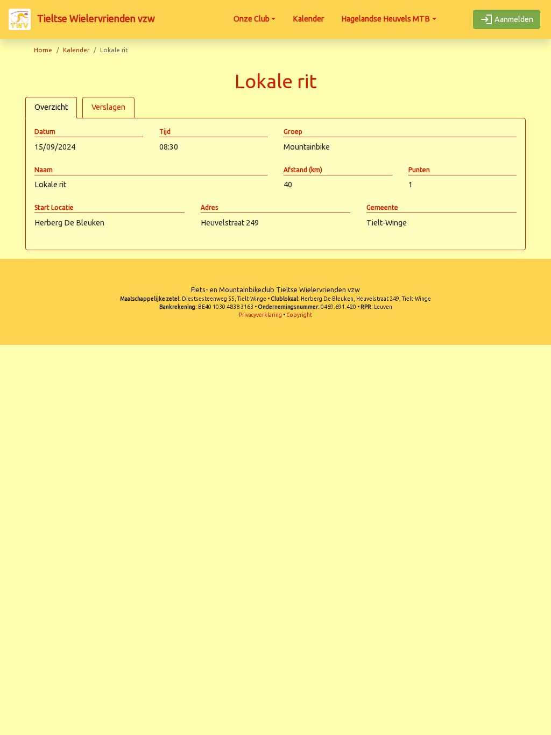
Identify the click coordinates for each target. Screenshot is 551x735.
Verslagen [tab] (108, 107)
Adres (209, 207)
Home (43, 49)
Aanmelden (513, 19)
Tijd (165, 131)
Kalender (308, 19)
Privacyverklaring (260, 315)
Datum (44, 131)
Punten (419, 169)
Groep (293, 131)
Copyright (299, 315)
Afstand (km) (303, 169)
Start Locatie (54, 207)
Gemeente (382, 207)
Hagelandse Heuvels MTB (385, 19)
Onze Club (252, 19)
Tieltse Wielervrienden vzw (95, 18)
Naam (43, 169)
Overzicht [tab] (51, 107)
